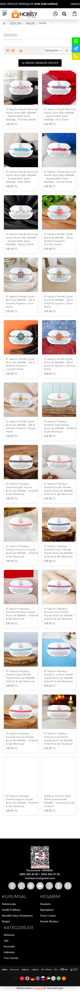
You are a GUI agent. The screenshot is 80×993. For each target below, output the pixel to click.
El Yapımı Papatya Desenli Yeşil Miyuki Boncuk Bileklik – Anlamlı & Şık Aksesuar (60, 426)
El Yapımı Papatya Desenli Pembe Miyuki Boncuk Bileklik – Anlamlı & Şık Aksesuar (22, 614)
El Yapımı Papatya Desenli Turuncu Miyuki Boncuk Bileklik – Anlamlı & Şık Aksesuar (22, 551)
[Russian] (43, 978)
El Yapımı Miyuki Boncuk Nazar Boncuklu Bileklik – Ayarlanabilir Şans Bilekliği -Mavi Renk (22, 177)
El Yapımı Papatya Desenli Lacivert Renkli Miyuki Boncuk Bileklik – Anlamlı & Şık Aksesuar (59, 676)
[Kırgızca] (64, 978)
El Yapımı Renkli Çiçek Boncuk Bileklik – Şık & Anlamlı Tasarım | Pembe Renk (58, 239)
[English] (27, 978)
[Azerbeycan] (38, 978)
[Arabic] (48, 978)
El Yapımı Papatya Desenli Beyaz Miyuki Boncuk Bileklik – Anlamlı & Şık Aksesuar (22, 801)
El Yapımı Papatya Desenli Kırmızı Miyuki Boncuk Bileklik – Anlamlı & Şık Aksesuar (22, 738)
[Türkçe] (22, 978)
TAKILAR (30, 23)
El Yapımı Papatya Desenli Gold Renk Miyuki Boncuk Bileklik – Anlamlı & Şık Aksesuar (59, 738)
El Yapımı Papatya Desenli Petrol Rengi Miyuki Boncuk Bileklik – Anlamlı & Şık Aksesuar (59, 551)
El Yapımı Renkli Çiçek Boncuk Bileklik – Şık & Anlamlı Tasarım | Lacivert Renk (20, 364)
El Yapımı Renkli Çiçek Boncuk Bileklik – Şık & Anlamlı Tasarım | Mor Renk (20, 301)
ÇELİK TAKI (15, 23)
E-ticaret (38, 988)
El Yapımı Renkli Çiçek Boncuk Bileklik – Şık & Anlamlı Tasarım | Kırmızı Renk (59, 364)
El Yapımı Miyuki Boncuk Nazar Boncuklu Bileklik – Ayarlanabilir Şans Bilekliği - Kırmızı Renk (60, 177)
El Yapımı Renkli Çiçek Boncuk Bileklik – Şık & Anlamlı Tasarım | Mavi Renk (58, 301)
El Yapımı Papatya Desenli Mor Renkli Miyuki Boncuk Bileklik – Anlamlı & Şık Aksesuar (59, 614)
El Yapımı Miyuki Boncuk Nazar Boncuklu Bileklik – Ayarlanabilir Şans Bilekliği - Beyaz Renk (22, 239)
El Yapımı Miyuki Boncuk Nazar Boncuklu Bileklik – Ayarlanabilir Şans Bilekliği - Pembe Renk (22, 114)
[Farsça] (53, 978)
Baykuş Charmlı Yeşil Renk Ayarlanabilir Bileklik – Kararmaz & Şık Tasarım (59, 801)
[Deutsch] (32, 978)
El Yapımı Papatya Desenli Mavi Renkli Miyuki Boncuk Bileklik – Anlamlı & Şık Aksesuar (21, 676)
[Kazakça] (58, 978)
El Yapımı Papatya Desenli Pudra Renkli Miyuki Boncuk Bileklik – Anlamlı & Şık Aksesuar (59, 489)
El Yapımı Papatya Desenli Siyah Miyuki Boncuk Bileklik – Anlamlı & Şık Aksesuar (22, 489)
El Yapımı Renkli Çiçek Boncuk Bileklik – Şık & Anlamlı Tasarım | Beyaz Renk (21, 426)
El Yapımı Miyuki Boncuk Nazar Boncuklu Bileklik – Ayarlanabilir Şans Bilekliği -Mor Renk (60, 114)
